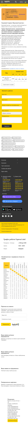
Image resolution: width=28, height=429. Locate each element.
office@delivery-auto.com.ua (10, 226)
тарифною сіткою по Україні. (17, 68)
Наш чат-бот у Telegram (11, 201)
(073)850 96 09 (7, 185)
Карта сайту (4, 171)
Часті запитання (5, 166)
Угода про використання (6, 231)
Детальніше (22, 14)
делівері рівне (7, 149)
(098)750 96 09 (7, 188)
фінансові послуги (19, 140)
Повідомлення (5, 116)
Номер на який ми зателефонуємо (10, 105)
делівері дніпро (7, 140)
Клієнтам (3, 160)
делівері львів (17, 137)
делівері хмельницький (9, 143)
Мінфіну (15, 16)
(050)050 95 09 (7, 187)
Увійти (21, 2)
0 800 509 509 (18, 180)
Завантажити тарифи (8, 84)
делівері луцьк (20, 146)
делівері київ (7, 137)
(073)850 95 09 (19, 185)
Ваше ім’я (4, 94)
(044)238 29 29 (19, 183)
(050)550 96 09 (19, 187)
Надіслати (6, 126)
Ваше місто (4, 100)
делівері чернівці (18, 149)
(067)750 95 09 (19, 188)
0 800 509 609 (6, 180)
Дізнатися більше (12, 420)
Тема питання (5, 110)
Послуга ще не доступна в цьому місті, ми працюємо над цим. (14, 410)
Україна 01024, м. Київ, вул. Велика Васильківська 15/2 (12, 224)
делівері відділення (8, 146)
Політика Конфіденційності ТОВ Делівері (9, 228)
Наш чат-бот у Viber (10, 196)
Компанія (3, 163)
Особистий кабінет (6, 168)
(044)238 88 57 (7, 183)
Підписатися (6, 324)
